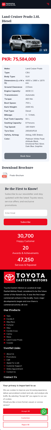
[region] (25, 405)
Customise (25, 418)
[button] (25, 156)
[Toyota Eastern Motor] (8, 4)
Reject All (25, 425)
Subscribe (25, 222)
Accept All (25, 411)
